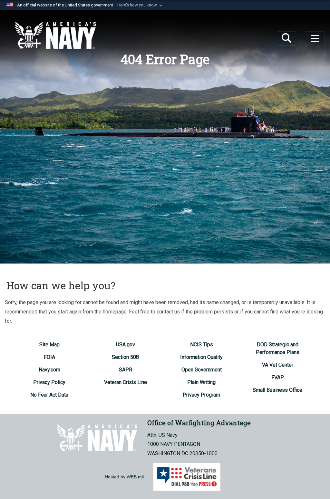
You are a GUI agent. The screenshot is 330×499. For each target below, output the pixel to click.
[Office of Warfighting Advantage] (55, 35)
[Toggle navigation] (315, 38)
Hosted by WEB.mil (124, 476)
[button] (140, 5)
